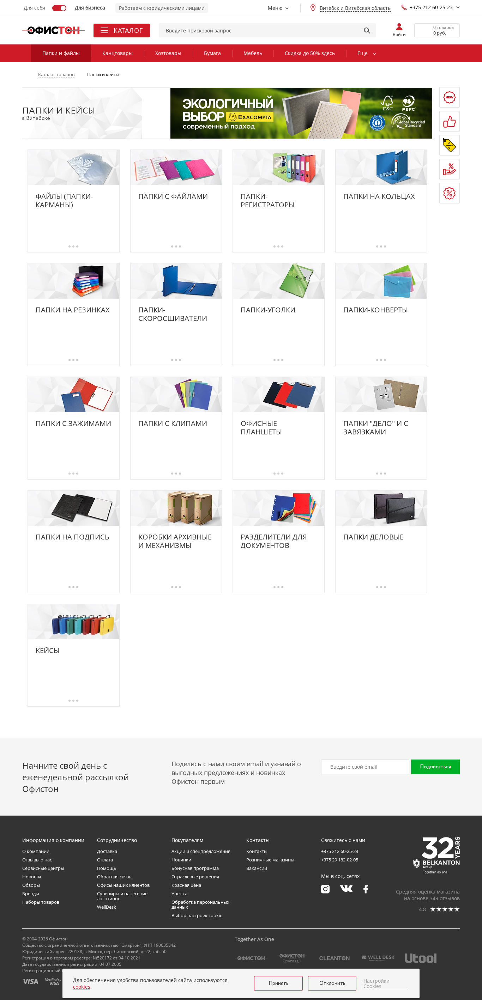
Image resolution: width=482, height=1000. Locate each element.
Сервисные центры (43, 868)
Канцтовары (117, 53)
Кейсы (48, 650)
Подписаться (435, 766)
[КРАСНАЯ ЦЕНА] (449, 169)
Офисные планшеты (261, 427)
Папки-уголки (268, 310)
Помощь (106, 868)
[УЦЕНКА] (449, 193)
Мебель (252, 53)
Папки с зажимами (73, 423)
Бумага (212, 53)
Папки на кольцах (379, 196)
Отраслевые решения (195, 876)
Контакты (256, 851)
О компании (35, 851)
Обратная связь (114, 876)
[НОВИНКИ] (449, 97)
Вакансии (256, 868)
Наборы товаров (40, 902)
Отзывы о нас (37, 859)
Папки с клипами (172, 423)
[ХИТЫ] (449, 121)
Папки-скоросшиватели (172, 314)
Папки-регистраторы (268, 200)
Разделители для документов (274, 541)
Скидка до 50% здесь (310, 53)
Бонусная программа (195, 868)
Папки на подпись (72, 537)
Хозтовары (168, 53)
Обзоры (31, 885)
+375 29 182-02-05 (339, 859)
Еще (362, 53)
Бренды (30, 893)
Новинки (181, 859)
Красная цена (186, 885)
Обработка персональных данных (200, 904)
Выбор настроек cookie (196, 915)
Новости (31, 876)
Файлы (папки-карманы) (64, 200)
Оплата (105, 859)
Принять (279, 983)
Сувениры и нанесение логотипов (122, 896)
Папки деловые (373, 537)
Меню (275, 8)
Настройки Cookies (376, 983)
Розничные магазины (270, 859)
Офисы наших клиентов (123, 885)
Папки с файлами (173, 196)
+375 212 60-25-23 (431, 7)
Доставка (107, 851)
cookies (81, 986)
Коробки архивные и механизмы (175, 541)
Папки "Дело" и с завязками (375, 427)
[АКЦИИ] (449, 145)
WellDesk (106, 906)
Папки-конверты (375, 310)
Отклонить (332, 983)
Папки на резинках (73, 310)
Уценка (179, 893)
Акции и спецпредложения (200, 851)
